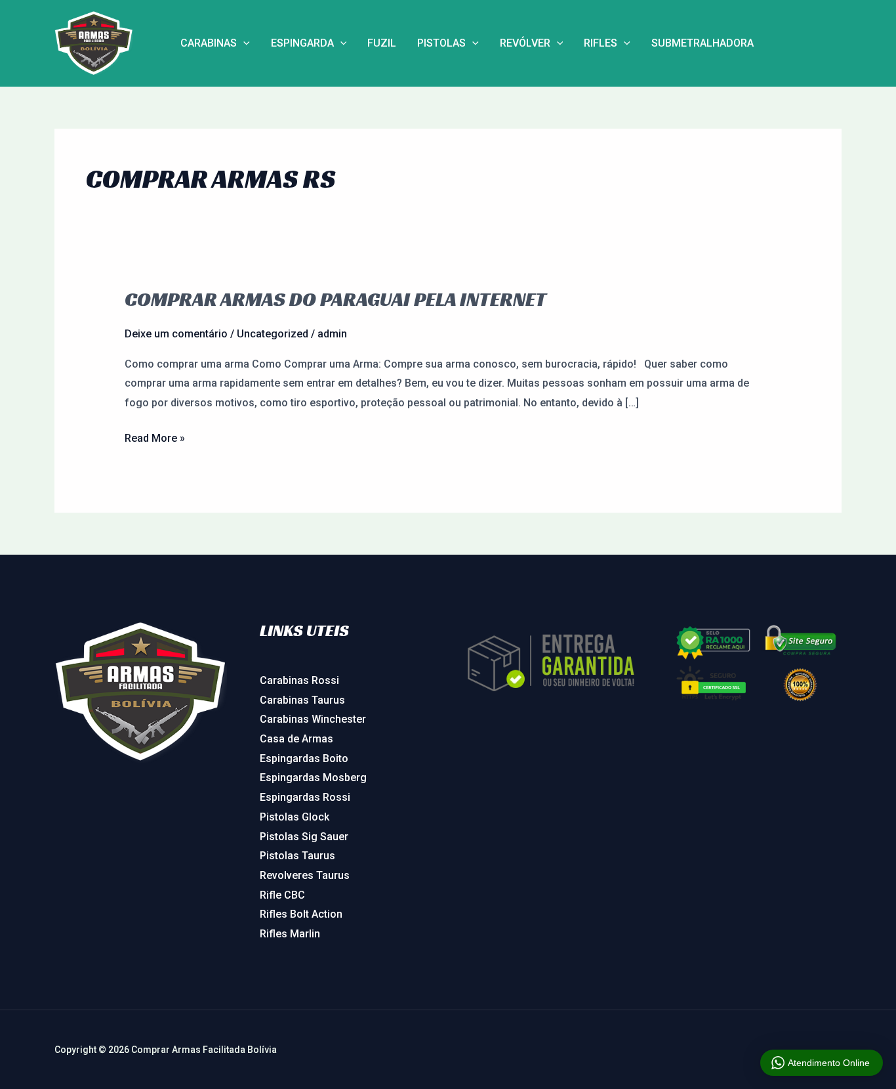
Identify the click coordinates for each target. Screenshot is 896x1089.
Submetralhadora (702, 43)
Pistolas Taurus (297, 855)
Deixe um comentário (176, 334)
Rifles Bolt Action (301, 914)
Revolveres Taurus (305, 875)
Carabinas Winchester (313, 719)
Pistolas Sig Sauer (304, 836)
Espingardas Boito (304, 758)
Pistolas (441, 43)
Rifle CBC (282, 895)
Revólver (525, 43)
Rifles (600, 43)
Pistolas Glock (294, 817)
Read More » (155, 436)
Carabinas (208, 43)
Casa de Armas (296, 739)
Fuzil (381, 43)
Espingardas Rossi (305, 797)
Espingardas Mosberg (313, 777)
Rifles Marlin (290, 934)
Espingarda (302, 43)
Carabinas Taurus (302, 700)
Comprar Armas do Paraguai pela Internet (335, 299)
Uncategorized (272, 334)
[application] (243, 43)
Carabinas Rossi (299, 680)
